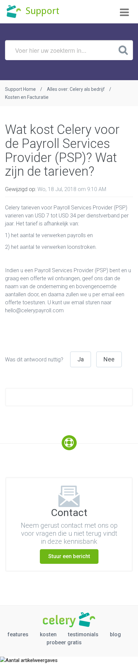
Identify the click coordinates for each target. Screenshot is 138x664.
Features (17, 634)
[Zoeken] (123, 49)
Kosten (48, 634)
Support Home (20, 89)
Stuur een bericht (69, 556)
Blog (115, 634)
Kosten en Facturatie (27, 97)
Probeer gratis (64, 642)
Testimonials (83, 634)
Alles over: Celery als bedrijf (76, 89)
